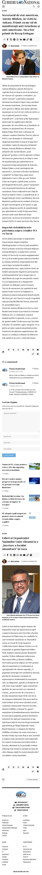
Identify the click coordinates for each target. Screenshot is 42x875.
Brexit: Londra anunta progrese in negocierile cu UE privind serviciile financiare (13, 483)
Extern (4, 11)
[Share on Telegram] (33, 350)
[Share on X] (10, 39)
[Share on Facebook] (7, 39)
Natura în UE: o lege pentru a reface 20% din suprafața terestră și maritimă (14, 467)
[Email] (24, 39)
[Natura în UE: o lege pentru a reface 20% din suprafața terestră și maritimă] (34, 466)
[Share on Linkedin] (20, 39)
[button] (4, 6)
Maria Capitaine (15, 46)
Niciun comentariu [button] (33, 779)
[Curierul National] (21, 2)
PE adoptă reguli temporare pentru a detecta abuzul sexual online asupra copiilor (14, 517)
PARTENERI (27, 842)
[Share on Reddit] (28, 350)
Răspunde (36, 368)
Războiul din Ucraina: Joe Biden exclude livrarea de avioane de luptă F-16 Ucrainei (13, 500)
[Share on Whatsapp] (17, 39)
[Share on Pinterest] (14, 39)
